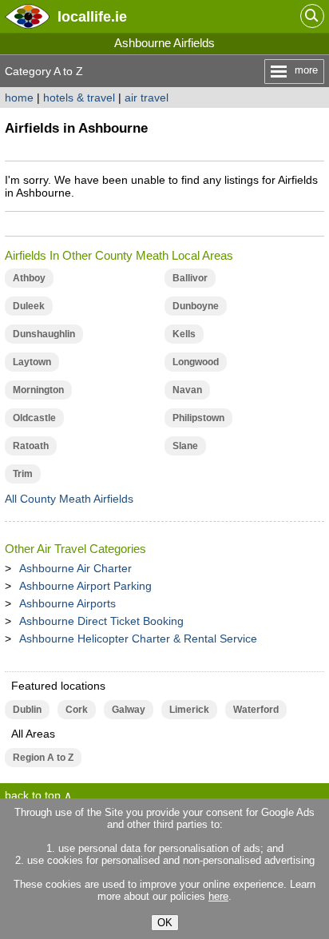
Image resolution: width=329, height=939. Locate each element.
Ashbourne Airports (67, 603)
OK (164, 923)
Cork (76, 709)
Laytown (32, 362)
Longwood (195, 362)
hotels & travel (79, 97)
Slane (185, 446)
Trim (23, 473)
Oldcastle (34, 418)
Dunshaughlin (44, 334)
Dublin (27, 709)
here (218, 896)
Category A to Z (44, 71)
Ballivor (190, 278)
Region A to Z (43, 757)
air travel (146, 97)
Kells (184, 334)
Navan (187, 390)
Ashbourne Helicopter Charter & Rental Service (138, 638)
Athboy (29, 278)
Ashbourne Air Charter (75, 568)
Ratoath (31, 446)
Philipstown (198, 418)
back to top (33, 795)
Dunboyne (195, 306)
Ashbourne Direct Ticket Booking (101, 621)
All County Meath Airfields (69, 498)
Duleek (29, 306)
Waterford (256, 709)
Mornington (38, 390)
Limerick (189, 709)
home (19, 97)
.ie (92, 16)
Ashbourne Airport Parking (85, 585)
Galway (128, 709)
